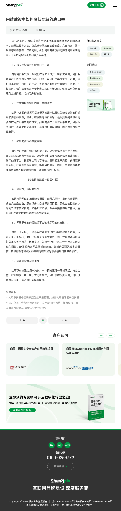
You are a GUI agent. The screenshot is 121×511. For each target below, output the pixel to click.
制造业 (106, 54)
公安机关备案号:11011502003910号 (94, 501)
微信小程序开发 (96, 72)
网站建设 (93, 90)
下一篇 (64, 320)
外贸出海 (107, 48)
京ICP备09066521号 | (63, 501)
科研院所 (93, 48)
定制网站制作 (95, 78)
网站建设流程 (41, 505)
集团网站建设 (95, 84)
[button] (101, 336)
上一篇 (22, 320)
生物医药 (93, 54)
